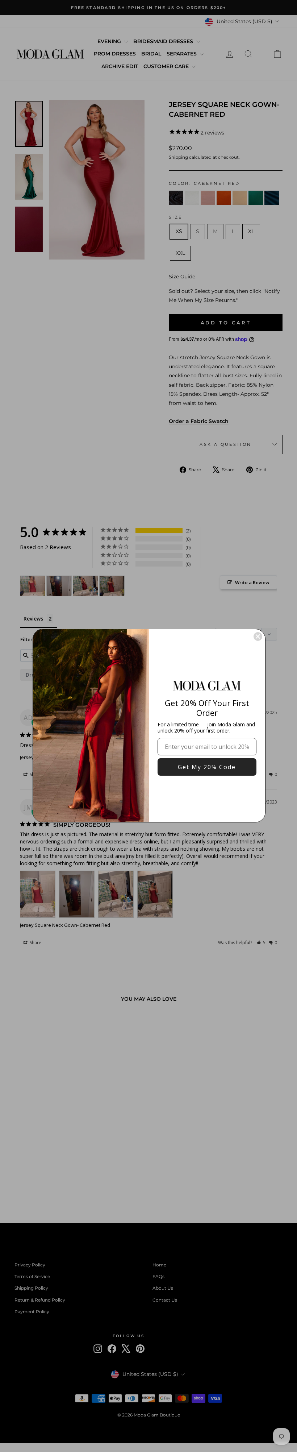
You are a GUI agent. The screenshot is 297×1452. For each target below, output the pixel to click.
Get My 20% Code (207, 767)
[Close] (258, 636)
